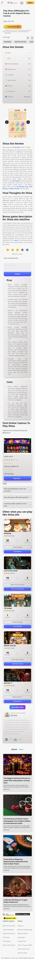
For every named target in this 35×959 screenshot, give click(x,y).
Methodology (8, 33)
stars (16, 240)
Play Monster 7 (17, 701)
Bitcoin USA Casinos (9, 945)
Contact (20, 739)
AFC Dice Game (22, 953)
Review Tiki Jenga (17, 622)
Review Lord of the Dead (17, 584)
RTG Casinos (7, 941)
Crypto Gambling (8, 930)
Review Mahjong (17, 547)
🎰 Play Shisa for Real (12, 27)
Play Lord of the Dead (17, 589)
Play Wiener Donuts (17, 664)
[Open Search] (21, 2)
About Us (20, 926)
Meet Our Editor (23, 933)
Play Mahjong (17, 551)
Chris (10, 739)
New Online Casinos (9, 933)
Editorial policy (25, 31)
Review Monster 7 (18, 697)
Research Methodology (25, 930)
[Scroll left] (27, 37)
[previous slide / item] (6, 122)
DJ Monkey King (22, 187)
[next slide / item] (28, 122)
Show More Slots (17, 707)
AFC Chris (11, 21)
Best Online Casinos (9, 926)
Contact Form (22, 941)
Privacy (25, 945)
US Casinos (6, 937)
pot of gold (15, 181)
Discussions (21, 937)
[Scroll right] (32, 37)
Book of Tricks (14, 188)
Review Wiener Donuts (17, 659)
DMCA (30, 945)
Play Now (17, 478)
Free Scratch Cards (23, 949)
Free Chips (16, 147)
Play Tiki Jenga (17, 626)
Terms (20, 945)
